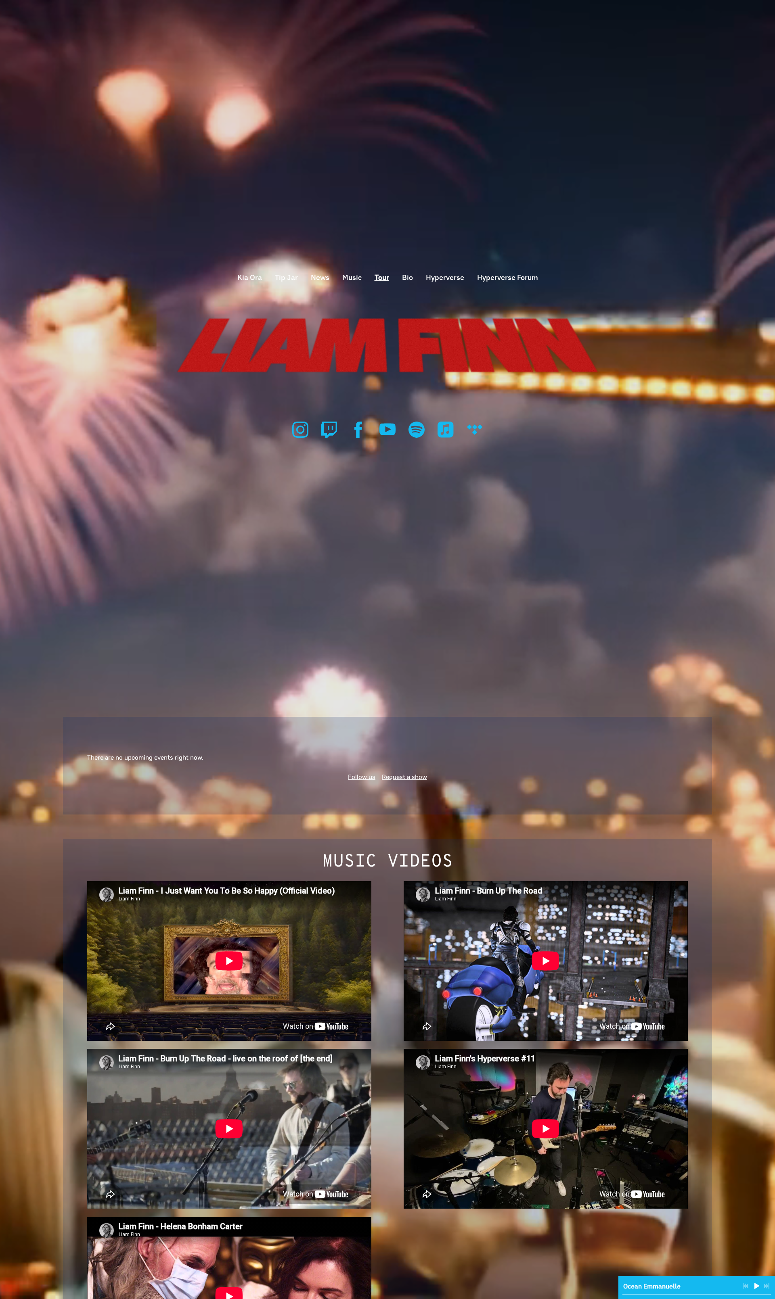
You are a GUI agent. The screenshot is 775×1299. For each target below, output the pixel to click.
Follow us (361, 777)
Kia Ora (249, 277)
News (320, 277)
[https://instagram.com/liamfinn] (300, 430)
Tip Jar (286, 277)
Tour (382, 277)
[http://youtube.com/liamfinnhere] (387, 430)
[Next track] (766, 1286)
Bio (407, 277)
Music (352, 277)
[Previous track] (745, 1286)
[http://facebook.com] (358, 430)
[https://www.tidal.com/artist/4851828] (475, 430)
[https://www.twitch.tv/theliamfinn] (329, 430)
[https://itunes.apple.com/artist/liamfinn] (446, 430)
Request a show (404, 777)
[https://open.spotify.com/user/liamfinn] (416, 430)
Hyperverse (445, 277)
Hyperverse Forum (507, 277)
